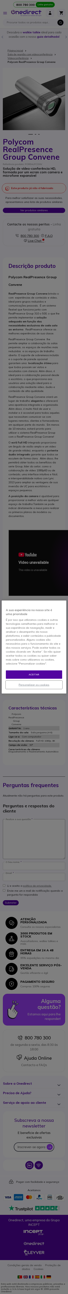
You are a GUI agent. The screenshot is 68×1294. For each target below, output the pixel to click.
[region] (34, 647)
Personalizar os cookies (34, 684)
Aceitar (34, 674)
